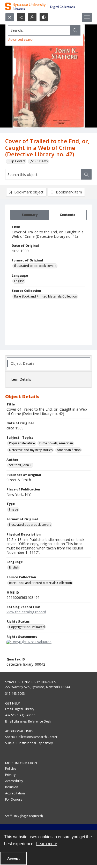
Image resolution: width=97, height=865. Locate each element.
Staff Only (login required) (24, 816)
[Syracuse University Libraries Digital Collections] (48, 6)
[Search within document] (86, 174)
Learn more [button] (46, 844)
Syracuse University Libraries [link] (30, 682)
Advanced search (21, 39)
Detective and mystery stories (31, 450)
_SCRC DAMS (39, 161)
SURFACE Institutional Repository (29, 743)
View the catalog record (26, 611)
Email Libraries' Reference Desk (28, 721)
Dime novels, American (56, 443)
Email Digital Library (19, 709)
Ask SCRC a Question (20, 715)
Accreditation (15, 793)
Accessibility (14, 781)
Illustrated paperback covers (35, 266)
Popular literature (22, 443)
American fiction (69, 450)
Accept (13, 858)
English (19, 281)
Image (13, 509)
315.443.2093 (15, 693)
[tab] (30, 215)
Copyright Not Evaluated (27, 627)
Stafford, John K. (20, 465)
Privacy (10, 775)
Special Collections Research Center (31, 737)
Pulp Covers (16, 161)
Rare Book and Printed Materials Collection (45, 296)
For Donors (13, 799)
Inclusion (11, 787)
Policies (10, 768)
